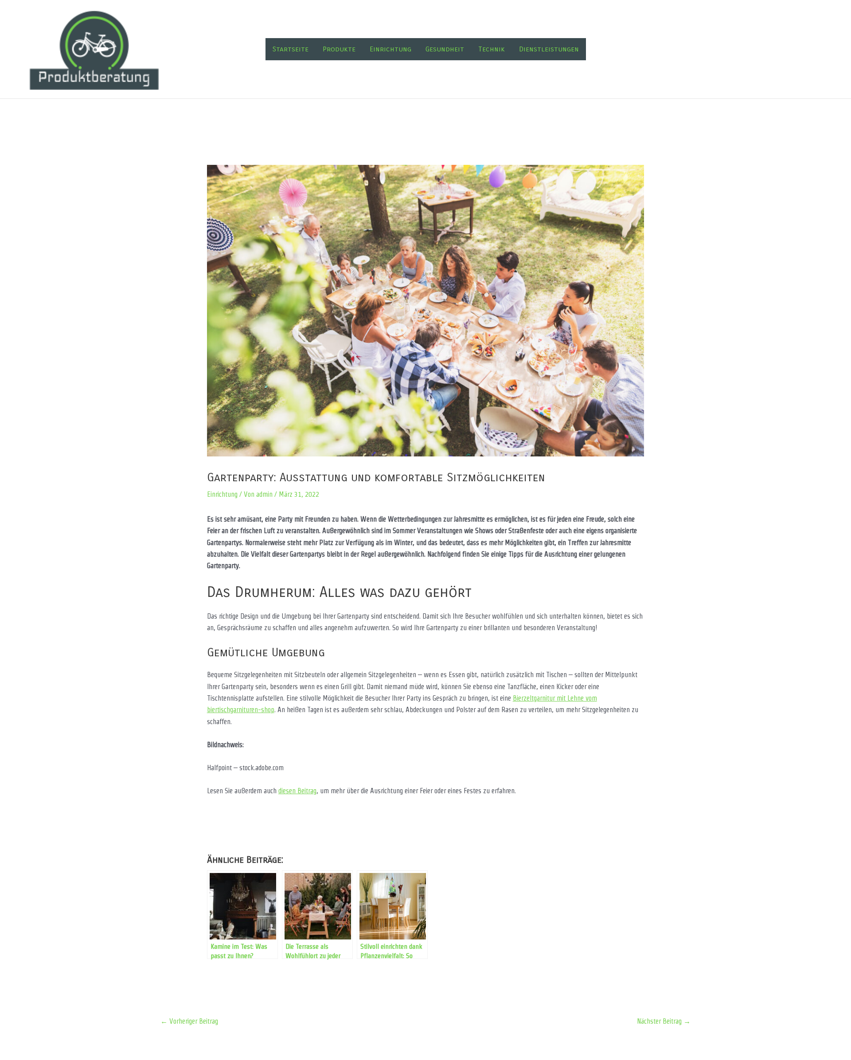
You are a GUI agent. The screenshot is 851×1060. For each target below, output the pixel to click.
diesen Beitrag (297, 791)
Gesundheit (445, 49)
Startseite (290, 49)
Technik (491, 49)
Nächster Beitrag (664, 1021)
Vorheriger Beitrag (189, 1021)
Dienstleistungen (549, 49)
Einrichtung (390, 49)
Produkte (339, 49)
